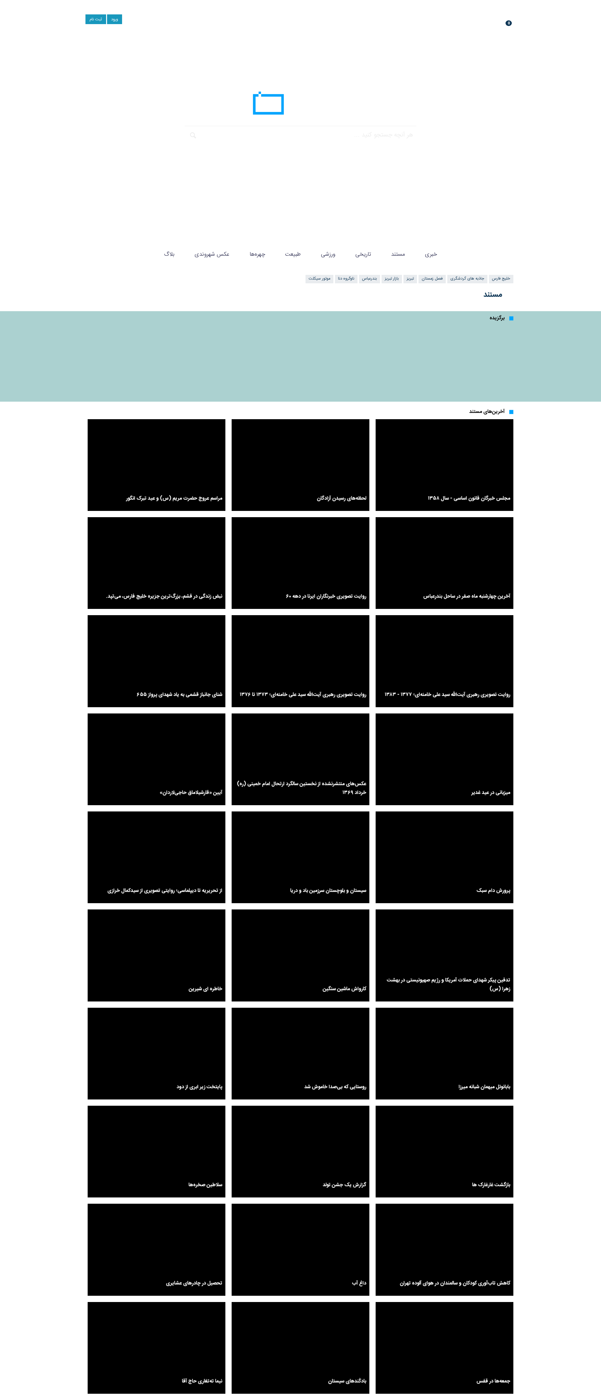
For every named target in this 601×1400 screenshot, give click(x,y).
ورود (114, 19)
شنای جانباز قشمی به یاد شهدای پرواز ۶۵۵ (179, 695)
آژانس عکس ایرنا (300, 105)
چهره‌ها (257, 254)
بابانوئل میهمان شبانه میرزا (484, 1087)
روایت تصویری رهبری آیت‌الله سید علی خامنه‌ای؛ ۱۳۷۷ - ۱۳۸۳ (447, 695)
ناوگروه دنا (346, 278)
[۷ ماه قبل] (444, 1053)
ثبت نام (96, 19)
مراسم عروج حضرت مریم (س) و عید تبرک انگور (174, 498)
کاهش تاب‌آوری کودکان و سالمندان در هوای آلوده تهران (455, 1283)
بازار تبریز (392, 278)
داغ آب (359, 1283)
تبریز (410, 278)
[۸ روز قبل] (300, 465)
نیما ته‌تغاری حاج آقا (202, 1381)
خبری (431, 254)
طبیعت (293, 254)
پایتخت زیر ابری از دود (199, 1087)
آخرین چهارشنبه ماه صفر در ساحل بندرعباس (466, 596)
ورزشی (328, 254)
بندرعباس (369, 278)
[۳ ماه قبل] (143, 360)
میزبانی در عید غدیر (490, 793)
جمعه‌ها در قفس (493, 1381)
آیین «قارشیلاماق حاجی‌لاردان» (191, 793)
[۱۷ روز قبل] (300, 563)
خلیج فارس (501, 278)
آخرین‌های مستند (487, 412)
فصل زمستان (432, 278)
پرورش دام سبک (493, 891)
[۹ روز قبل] (457, 360)
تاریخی (363, 254)
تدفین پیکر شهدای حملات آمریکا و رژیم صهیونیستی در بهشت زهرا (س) (448, 984)
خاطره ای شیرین (205, 989)
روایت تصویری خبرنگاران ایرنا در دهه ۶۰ (326, 596)
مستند (398, 254)
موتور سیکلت (319, 278)
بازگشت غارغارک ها (491, 1185)
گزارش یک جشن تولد (344, 1185)
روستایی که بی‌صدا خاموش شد (335, 1087)
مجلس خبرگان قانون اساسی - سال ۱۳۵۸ (469, 498)
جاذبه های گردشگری (467, 278)
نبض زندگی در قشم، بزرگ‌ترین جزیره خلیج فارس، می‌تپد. (164, 596)
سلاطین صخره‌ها (205, 1185)
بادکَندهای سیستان (347, 1381)
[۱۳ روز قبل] (444, 563)
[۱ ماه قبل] (248, 360)
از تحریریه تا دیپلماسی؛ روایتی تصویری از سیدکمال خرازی (164, 891)
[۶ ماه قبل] (300, 955)
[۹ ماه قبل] (352, 360)
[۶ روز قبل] (444, 465)
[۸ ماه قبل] (300, 1053)
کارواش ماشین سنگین (344, 989)
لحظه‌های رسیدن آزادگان (341, 498)
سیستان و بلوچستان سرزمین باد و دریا (328, 891)
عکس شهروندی (212, 254)
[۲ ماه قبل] (444, 759)
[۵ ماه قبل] (444, 955)
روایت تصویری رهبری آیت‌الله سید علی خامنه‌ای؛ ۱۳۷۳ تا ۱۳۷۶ (303, 695)
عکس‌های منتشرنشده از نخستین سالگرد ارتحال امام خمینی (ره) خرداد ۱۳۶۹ (301, 788)
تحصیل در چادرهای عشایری (194, 1283)
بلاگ (169, 254)
